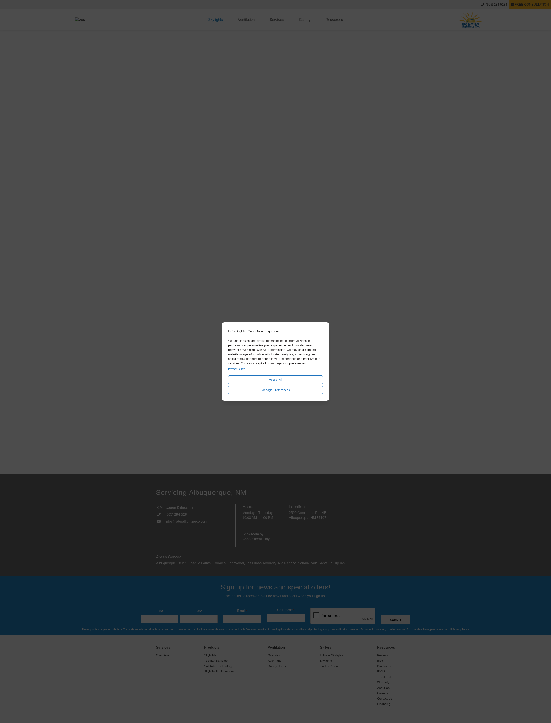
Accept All (275, 379)
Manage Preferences (275, 390)
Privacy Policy (236, 369)
